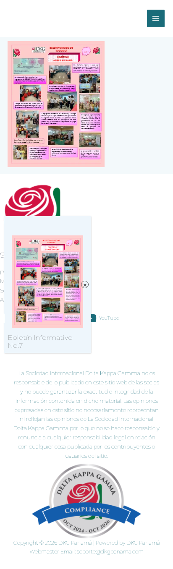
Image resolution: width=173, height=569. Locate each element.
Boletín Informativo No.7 (40, 342)
